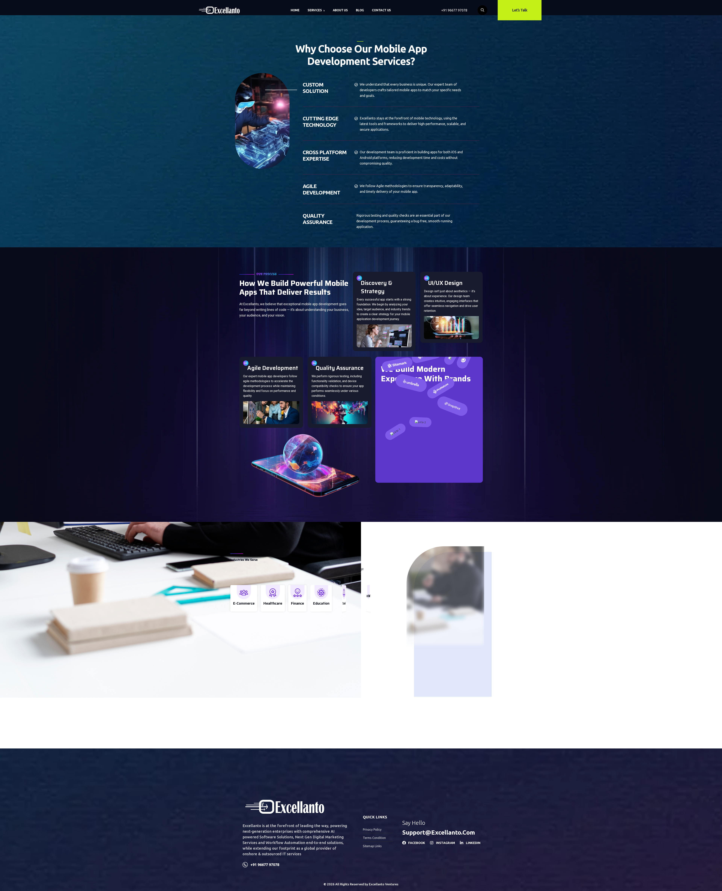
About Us (340, 10)
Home (295, 10)
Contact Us (381, 10)
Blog (360, 10)
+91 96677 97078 (454, 10)
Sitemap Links (372, 846)
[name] (219, 10)
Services (315, 10)
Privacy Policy (372, 829)
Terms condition (374, 837)
